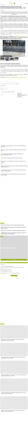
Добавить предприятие (14, 275)
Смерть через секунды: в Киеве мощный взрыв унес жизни (12, 225)
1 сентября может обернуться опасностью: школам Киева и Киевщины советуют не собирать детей (13, 170)
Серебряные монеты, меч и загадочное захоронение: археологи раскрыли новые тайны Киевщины (13, 233)
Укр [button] (25, 3)
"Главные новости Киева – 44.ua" (21, 36)
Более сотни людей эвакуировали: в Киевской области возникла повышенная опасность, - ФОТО (12, 154)
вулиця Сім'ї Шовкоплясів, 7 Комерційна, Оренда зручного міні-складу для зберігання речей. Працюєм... (13, 393)
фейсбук (10, 34)
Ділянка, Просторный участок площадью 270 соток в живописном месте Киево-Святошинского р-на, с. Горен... (13, 375)
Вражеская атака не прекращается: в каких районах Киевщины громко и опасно (13, 228)
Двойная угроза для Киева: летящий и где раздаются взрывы (13, 230)
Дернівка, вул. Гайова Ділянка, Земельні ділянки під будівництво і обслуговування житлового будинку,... (12, 340)
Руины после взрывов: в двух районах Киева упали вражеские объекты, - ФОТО (13, 150)
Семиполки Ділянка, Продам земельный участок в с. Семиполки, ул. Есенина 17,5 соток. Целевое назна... (13, 411)
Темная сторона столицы (8, 248)
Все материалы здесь (14, 259)
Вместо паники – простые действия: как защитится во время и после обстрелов (13, 162)
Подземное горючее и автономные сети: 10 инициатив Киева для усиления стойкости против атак (14, 166)
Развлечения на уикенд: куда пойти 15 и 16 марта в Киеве (16, 77)
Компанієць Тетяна (4, 85)
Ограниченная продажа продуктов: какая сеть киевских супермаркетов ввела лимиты (13, 146)
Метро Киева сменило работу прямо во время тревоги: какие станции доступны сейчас (13, 175)
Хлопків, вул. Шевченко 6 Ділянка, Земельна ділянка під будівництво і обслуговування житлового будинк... (13, 358)
